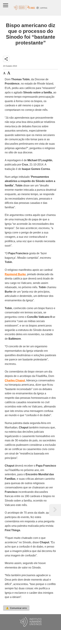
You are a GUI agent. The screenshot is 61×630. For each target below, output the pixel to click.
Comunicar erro (16, 608)
